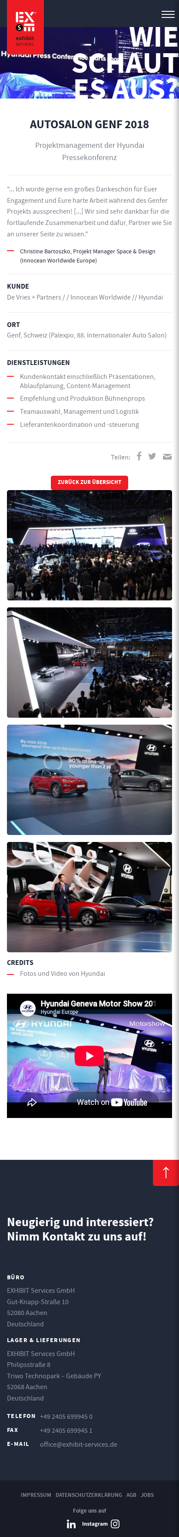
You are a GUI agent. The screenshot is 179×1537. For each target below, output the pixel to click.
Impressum (36, 1495)
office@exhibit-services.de (78, 1444)
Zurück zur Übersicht (89, 482)
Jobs (147, 1495)
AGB (131, 1495)
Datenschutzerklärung (89, 1495)
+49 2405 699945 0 (66, 1416)
